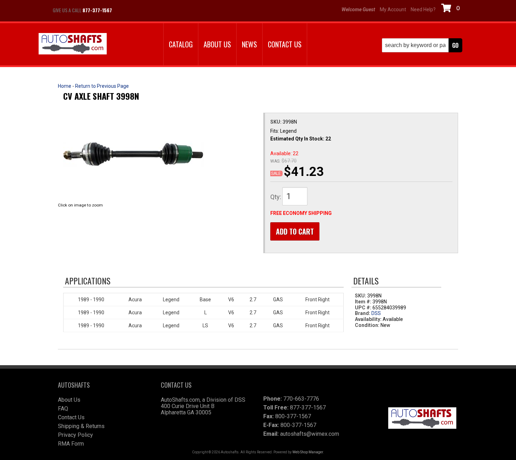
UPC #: (363, 307)
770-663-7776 (301, 398)
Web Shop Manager (307, 452)
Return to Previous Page (102, 86)
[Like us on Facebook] (125, 10)
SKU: (276, 122)
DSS (376, 313)
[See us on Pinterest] (160, 10)
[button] (422, 45)
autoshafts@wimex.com (309, 434)
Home (64, 86)
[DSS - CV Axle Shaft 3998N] (133, 154)
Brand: (362, 313)
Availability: (368, 319)
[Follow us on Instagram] (142, 10)
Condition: (367, 325)
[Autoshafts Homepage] (73, 44)
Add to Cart (295, 231)
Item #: (363, 301)
